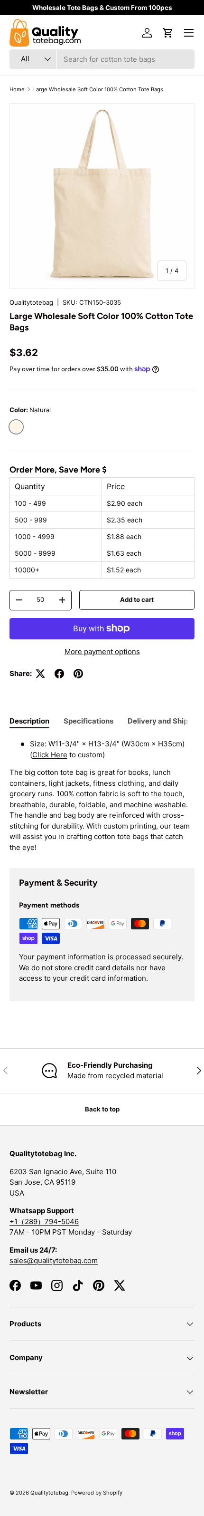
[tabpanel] (102, 796)
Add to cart (137, 599)
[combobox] (102, 59)
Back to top (102, 1109)
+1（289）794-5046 (44, 1221)
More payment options (102, 651)
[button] (168, 32)
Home (17, 89)
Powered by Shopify (96, 1492)
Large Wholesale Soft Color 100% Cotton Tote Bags (98, 89)
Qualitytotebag (31, 302)
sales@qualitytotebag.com (53, 1260)
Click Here (49, 754)
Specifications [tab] (88, 720)
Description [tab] (29, 720)
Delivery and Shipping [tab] (165, 720)
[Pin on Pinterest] (78, 673)
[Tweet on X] (40, 673)
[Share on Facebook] (59, 673)
